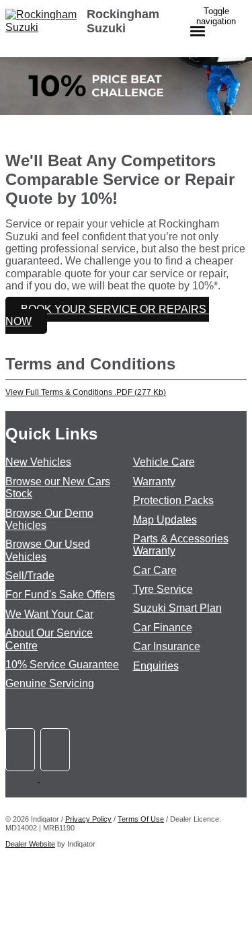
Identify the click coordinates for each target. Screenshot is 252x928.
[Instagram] (56, 777)
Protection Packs (173, 500)
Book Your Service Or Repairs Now (107, 315)
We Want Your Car (49, 614)
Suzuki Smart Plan (177, 608)
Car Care (155, 570)
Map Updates (165, 520)
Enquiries (156, 666)
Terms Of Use (141, 819)
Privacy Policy (88, 819)
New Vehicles (38, 462)
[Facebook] (22, 777)
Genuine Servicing (49, 683)
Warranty (154, 481)
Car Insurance (166, 646)
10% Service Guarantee (62, 664)
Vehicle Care (164, 462)
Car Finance (162, 627)
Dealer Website (30, 844)
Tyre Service (163, 589)
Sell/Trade (29, 575)
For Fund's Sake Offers (60, 594)
